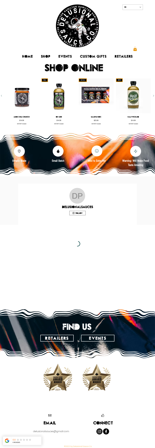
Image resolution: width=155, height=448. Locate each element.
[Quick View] (21, 95)
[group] (77, 107)
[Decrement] (80, 128)
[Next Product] (153, 95)
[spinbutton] (96, 128)
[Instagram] (99, 431)
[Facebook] (106, 431)
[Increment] (111, 128)
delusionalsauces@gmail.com (51, 431)
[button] (135, 49)
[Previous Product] (1, 95)
